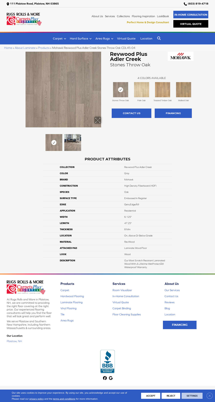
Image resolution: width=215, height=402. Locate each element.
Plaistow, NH (14, 341)
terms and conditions (64, 398)
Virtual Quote (126, 38)
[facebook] (104, 378)
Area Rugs (102, 38)
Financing (173, 113)
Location (146, 38)
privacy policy (36, 398)
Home (8, 47)
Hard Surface (79, 38)
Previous (23, 141)
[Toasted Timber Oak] (162, 89)
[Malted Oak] (183, 89)
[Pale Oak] (141, 89)
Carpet (58, 38)
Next (103, 141)
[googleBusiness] (110, 378)
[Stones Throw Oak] (120, 89)
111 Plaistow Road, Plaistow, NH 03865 (34, 3)
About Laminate (25, 47)
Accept (150, 395)
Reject (171, 395)
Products (43, 47)
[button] (190, 14)
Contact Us (131, 113)
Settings (192, 395)
